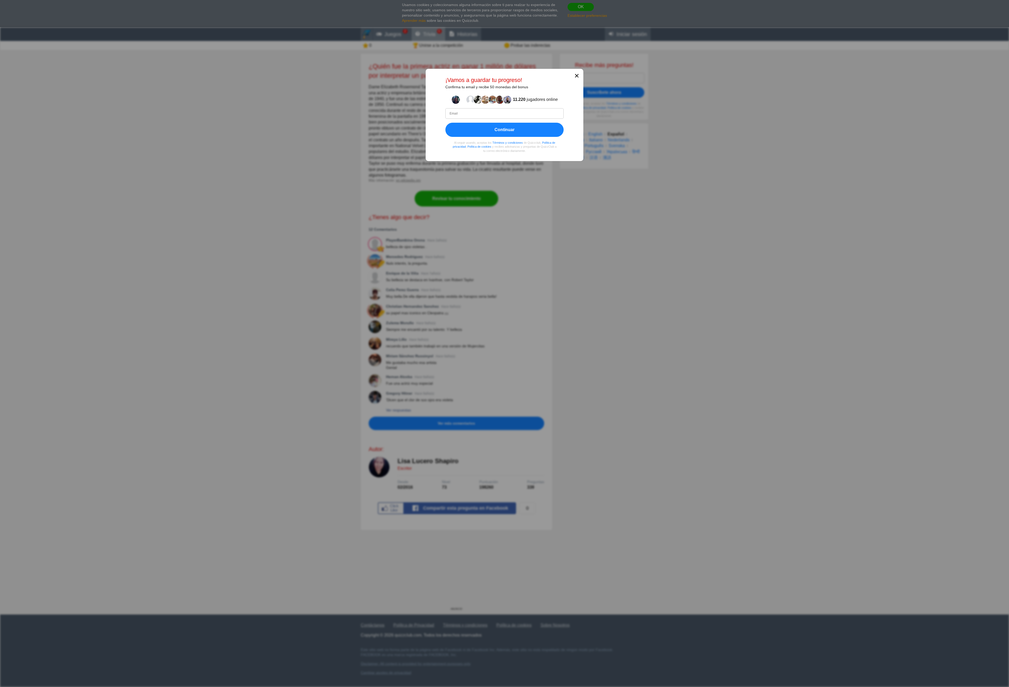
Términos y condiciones (507, 142)
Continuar (504, 129)
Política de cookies (479, 146)
